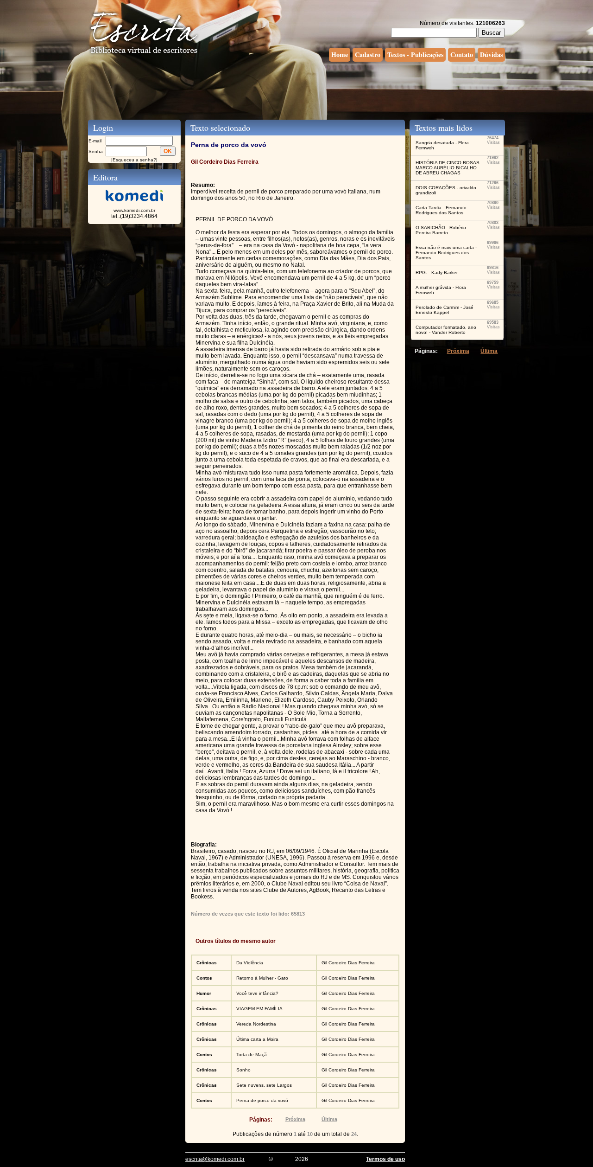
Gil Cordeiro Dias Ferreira (348, 962)
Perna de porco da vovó (262, 1100)
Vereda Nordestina (256, 1023)
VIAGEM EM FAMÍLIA (259, 1008)
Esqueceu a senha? (134, 159)
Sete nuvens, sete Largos (264, 1085)
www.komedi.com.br (134, 210)
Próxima (295, 1119)
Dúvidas (491, 54)
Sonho (243, 1069)
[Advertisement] (296, 89)
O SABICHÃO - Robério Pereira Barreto (441, 230)
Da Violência (249, 962)
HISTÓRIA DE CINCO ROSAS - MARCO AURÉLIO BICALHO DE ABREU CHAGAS (449, 167)
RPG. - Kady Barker (437, 272)
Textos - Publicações (415, 54)
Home (339, 54)
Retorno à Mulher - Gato (262, 978)
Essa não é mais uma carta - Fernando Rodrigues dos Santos (446, 252)
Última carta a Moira (257, 1039)
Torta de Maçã (251, 1054)
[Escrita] (144, 54)
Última (329, 1119)
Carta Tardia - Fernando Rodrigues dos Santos (441, 210)
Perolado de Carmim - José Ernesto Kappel (444, 310)
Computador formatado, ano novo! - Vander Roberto (446, 330)
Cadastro (367, 54)
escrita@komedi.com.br (215, 1159)
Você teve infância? (257, 993)
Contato (461, 54)
